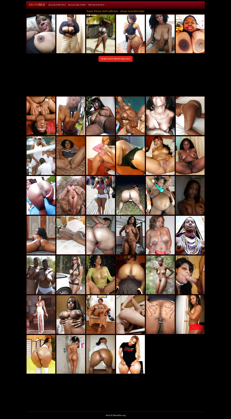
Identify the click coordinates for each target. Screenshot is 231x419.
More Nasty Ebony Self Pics (115, 59)
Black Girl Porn (77, 5)
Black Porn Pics (57, 5)
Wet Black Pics (96, 5)
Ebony (37, 5)
